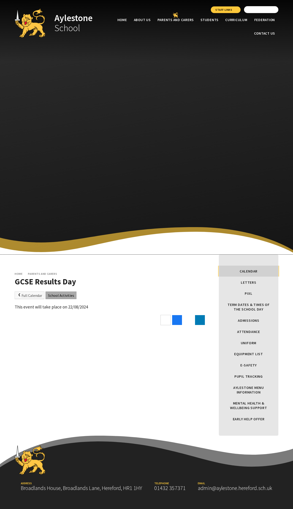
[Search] (273, 9)
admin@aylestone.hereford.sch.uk (235, 488)
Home (18, 273)
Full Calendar (32, 295)
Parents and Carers (42, 273)
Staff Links (223, 9)
